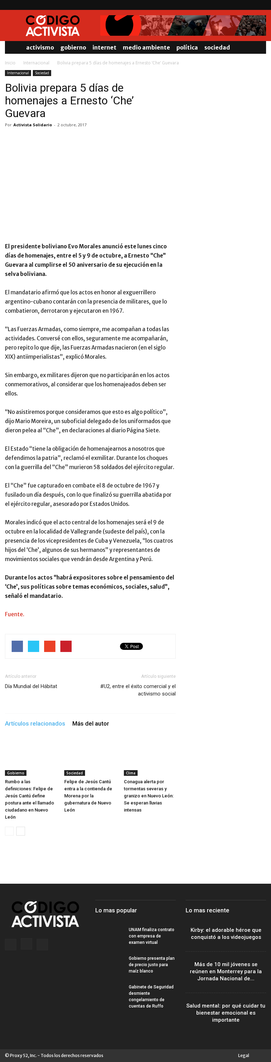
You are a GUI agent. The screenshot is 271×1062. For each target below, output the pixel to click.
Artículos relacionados (35, 723)
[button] (257, 47)
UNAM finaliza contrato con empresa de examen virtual (151, 936)
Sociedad (217, 47)
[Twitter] (260, 5)
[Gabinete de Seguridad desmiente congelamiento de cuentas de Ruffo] (109, 994)
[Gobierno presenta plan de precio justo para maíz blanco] (109, 965)
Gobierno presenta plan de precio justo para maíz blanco (152, 965)
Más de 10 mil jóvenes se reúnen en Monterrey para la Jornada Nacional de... (226, 971)
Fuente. (14, 614)
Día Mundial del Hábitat (31, 686)
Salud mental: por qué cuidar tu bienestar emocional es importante (225, 1013)
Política (187, 47)
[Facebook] (237, 5)
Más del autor (90, 723)
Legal (243, 1055)
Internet (104, 47)
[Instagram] (249, 5)
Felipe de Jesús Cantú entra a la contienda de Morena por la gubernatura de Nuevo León (88, 796)
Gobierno (73, 47)
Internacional (36, 63)
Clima (131, 772)
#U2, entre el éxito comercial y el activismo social (138, 690)
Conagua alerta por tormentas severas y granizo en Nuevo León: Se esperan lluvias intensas (149, 796)
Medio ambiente (146, 47)
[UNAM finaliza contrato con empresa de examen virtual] (109, 936)
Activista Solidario (32, 124)
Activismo (40, 47)
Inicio (10, 63)
